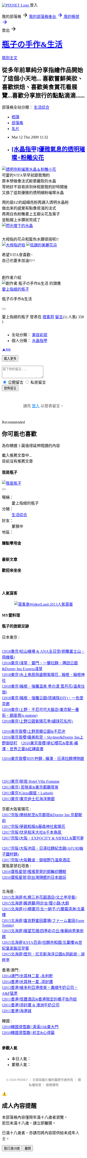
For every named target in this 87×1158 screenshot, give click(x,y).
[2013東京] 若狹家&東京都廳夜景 (30, 787)
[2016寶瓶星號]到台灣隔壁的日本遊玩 (34, 877)
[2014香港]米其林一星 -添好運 (27, 982)
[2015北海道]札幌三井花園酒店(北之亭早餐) (39, 897)
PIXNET (22, 1080)
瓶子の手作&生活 (32, 44)
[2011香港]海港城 (16, 1011)
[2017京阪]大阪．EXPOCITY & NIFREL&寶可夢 (43, 838)
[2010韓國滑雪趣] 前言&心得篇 (28, 1033)
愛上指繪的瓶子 (15, 289)
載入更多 (10, 358)
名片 (15, 129)
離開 (28, 1148)
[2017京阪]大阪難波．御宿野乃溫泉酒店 (36, 860)
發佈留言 (10, 388)
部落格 (17, 123)
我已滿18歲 (12, 1148)
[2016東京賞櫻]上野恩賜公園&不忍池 (33, 731)
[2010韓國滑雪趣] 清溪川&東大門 (30, 1027)
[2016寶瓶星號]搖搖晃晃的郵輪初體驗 (34, 872)
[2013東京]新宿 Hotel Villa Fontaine (30, 781)
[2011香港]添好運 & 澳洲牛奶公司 (30, 1005)
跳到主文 (9, 58)
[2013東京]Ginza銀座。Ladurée (27, 793)
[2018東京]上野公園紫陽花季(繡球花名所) (37, 721)
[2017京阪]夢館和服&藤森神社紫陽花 (33, 826)
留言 (59, 317)
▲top (6, 349)
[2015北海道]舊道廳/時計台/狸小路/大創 (35, 903)
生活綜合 (41, 107)
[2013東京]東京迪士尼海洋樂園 (28, 799)
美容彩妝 (39, 335)
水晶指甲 (39, 341)
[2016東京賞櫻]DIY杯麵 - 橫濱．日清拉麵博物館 (43, 759)
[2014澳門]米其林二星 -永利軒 (27, 976)
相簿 (15, 117)
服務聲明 (52, 1085)
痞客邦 (48, 317)
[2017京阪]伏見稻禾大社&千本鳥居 (32, 832)
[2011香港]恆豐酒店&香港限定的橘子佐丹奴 (39, 999)
